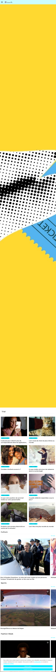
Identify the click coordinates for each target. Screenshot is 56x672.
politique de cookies (8, 663)
